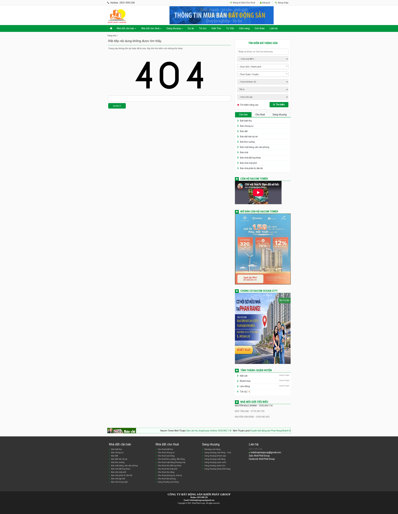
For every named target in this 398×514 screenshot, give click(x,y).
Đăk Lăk (244, 375)
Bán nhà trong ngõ (119, 482)
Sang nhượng (174, 28)
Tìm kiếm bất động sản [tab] (263, 43)
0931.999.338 (202, 497)
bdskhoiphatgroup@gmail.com (265, 452)
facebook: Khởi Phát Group (262, 459)
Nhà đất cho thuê (150, 28)
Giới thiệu (260, 28)
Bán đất (244, 131)
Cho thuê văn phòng (167, 478)
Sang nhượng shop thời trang (217, 469)
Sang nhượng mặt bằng (214, 459)
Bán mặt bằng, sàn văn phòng (254, 147)
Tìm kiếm (280, 104)
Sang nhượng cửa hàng (168, 482)
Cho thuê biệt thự (165, 449)
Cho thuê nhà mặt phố (167, 469)
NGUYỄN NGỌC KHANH (246, 405)
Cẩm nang (244, 28)
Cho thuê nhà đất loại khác (169, 465)
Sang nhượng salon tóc (214, 465)
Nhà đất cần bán (125, 28)
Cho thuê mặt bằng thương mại (171, 462)
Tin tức (202, 28)
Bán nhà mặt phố (248, 163)
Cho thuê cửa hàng (166, 456)
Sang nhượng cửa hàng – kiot (217, 452)
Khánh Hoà (245, 381)
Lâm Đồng (245, 386)
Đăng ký (266, 2)
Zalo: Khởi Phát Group (259, 455)
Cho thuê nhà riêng (166, 472)
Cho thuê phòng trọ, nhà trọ (170, 475)
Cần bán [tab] (243, 114)
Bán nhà (244, 152)
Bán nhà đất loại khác (250, 157)
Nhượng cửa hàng (212, 449)
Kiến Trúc (216, 28)
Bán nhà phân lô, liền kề (251, 168)
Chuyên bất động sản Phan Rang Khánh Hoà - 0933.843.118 (256, 430)
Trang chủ (111, 36)
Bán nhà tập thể (118, 478)
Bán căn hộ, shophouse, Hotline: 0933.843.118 (185, 430)
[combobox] (262, 66)
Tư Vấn (230, 28)
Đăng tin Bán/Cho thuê (243, 2)
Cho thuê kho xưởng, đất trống (171, 459)
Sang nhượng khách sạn (215, 456)
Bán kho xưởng (247, 142)
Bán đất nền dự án (249, 136)
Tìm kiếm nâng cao (249, 105)
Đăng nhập (282, 2)
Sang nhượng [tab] (280, 114)
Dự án (191, 28)
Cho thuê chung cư (166, 452)
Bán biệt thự (246, 120)
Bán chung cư (246, 126)
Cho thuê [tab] (260, 114)
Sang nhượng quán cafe (215, 462)
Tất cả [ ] (244, 391)
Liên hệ (273, 28)
